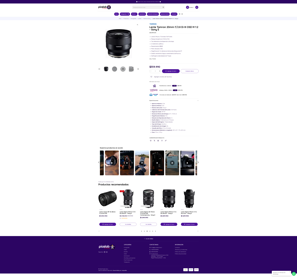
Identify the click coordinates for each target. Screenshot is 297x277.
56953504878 (154, 251)
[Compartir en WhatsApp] (158, 140)
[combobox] (148, 7)
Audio (125, 253)
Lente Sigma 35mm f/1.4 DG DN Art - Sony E (127, 212)
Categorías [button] (124, 14)
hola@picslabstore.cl (156, 247)
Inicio (116, 14)
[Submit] (163, 7)
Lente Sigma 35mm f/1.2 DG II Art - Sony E (189, 212)
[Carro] (197, 7)
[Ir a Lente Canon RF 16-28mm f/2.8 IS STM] (107, 198)
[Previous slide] (99, 69)
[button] (141, 231)
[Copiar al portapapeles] (165, 140)
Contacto (174, 14)
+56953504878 (154, 249)
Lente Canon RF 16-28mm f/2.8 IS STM (107, 212)
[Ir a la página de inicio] (104, 7)
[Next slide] (138, 69)
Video (125, 249)
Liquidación (142, 14)
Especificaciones (153, 100)
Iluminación (127, 256)
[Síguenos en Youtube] (182, 14)
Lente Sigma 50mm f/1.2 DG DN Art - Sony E (168, 212)
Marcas (133, 14)
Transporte (127, 262)
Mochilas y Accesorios (129, 258)
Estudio (126, 251)
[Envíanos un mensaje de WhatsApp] (294, 274)
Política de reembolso (180, 251)
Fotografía (133, 18)
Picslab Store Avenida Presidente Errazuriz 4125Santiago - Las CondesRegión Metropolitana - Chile (159, 256)
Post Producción (128, 260)
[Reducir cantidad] (151, 71)
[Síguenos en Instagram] (179, 14)
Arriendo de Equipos (153, 14)
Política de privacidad (180, 253)
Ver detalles (128, 224)
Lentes (139, 18)
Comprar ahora (189, 71)
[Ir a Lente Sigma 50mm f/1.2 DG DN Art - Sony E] (169, 198)
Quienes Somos (165, 14)
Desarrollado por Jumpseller (120, 270)
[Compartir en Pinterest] (162, 140)
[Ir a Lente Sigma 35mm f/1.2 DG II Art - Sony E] (189, 198)
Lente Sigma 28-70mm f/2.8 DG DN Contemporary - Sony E (147, 213)
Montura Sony (147, 18)
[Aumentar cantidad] (159, 71)
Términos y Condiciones (181, 249)
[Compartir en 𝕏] (154, 140)
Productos (126, 18)
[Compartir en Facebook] (150, 140)
